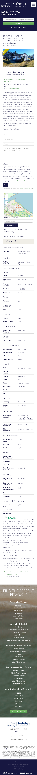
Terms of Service (28, 188)
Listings (12, 572)
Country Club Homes (18, 632)
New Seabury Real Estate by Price (18, 691)
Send (5, 185)
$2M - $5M (18, 704)
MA (18, 572)
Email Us (4, 12)
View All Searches (18, 711)
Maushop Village (18, 616)
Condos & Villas (18, 649)
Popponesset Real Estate (18, 667)
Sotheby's (18, 762)
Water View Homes (18, 662)
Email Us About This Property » (14, 79)
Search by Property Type (18, 645)
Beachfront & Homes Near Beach (18, 640)
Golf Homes (18, 627)
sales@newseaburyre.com (10, 749)
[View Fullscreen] (6, 202)
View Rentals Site (18, 735)
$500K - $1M (18, 698)
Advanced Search (19, 28)
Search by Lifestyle (18, 623)
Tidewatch (18, 605)
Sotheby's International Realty (18, 764)
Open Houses (18, 656)
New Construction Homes (18, 651)
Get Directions (11, 225)
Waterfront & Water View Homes (18, 629)
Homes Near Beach (18, 684)
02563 (16, 574)
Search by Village (18, 602)
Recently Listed (18, 670)
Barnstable (25, 572)
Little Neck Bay (18, 608)
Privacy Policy (22, 181)
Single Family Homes (18, 673)
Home (6, 572)
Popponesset (18, 618)
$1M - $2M (18, 701)
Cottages (18, 654)
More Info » (8, 82)
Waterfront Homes (19, 659)
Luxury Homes (18, 635)
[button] (18, 23)
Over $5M (18, 706)
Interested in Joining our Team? (18, 739)
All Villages (18, 613)
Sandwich (9, 574)
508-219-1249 (13, 11)
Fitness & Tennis (18, 637)
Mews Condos (18, 610)
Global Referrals (18, 766)
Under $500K (18, 696)
